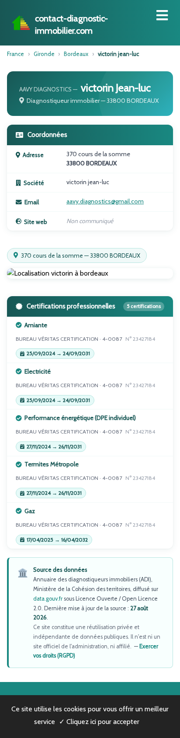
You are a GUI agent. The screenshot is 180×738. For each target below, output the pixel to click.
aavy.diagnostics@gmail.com (105, 201)
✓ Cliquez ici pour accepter (99, 721)
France (15, 53)
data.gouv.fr (47, 598)
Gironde (44, 53)
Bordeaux (76, 53)
